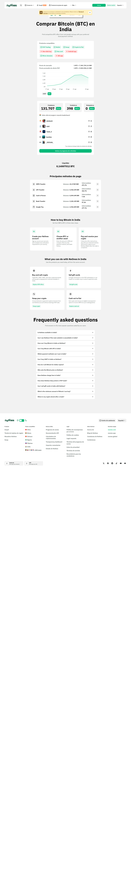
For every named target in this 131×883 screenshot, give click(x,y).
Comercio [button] (29, 5)
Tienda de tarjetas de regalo (59, 5)
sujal (48, 126)
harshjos (49, 137)
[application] (65, 81)
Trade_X (49, 131)
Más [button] (73, 5)
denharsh (49, 121)
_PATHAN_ (49, 142)
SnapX (42, 5)
